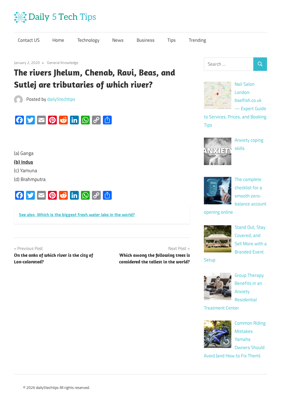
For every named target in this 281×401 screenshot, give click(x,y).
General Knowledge (62, 62)
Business (145, 40)
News (117, 40)
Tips (171, 40)
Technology (88, 40)
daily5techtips (61, 99)
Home (58, 40)
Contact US (29, 40)
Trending (197, 40)
